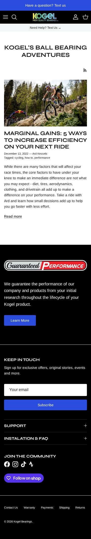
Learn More (20, 320)
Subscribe (46, 405)
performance (42, 157)
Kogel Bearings (23, 521)
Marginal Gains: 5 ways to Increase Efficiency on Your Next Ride (45, 140)
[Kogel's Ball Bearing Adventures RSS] (85, 70)
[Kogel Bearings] (45, 17)
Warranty (29, 507)
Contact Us (11, 507)
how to (29, 157)
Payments (47, 507)
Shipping (64, 507)
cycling (19, 157)
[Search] (16, 17)
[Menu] (5, 17)
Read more (13, 216)
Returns (80, 507)
